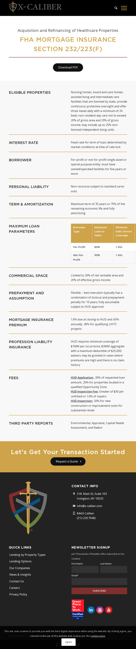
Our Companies (19, 568)
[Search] (114, 8)
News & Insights (20, 574)
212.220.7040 (86, 518)
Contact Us (16, 581)
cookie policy (97, 636)
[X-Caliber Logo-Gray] (35, 8)
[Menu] (122, 8)
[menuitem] (114, 8)
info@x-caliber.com (89, 506)
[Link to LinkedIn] (91, 609)
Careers (14, 588)
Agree (68, 642)
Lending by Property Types (27, 555)
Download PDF (68, 67)
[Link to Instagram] (99, 609)
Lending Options (20, 561)
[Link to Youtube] (108, 609)
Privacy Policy (18, 594)
